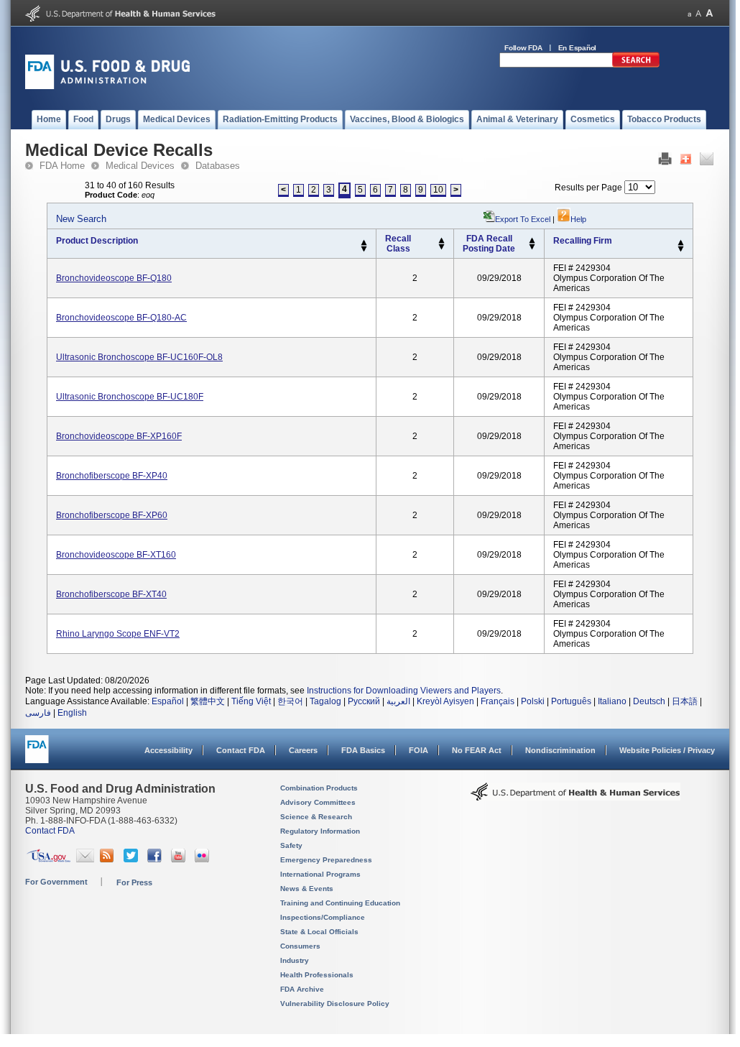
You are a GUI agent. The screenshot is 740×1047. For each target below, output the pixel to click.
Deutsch (649, 701)
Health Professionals (316, 975)
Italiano (612, 701)
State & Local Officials (319, 932)
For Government (56, 881)
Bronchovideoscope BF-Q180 (114, 278)
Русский (364, 701)
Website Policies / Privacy (667, 750)
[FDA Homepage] (37, 755)
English (72, 713)
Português (571, 701)
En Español (577, 48)
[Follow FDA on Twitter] (133, 859)
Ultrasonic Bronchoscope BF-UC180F (129, 397)
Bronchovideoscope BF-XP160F (119, 436)
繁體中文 (207, 701)
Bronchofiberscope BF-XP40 (111, 476)
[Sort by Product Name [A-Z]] (364, 243)
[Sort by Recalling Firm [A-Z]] (680, 243)
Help (578, 219)
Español (168, 701)
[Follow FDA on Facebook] (156, 859)
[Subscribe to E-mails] (85, 859)
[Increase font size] (709, 13)
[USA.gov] (48, 859)
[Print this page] (665, 162)
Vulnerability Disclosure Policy (334, 1003)
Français (497, 701)
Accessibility (168, 750)
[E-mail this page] (706, 162)
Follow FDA (523, 48)
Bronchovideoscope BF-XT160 (116, 555)
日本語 (685, 701)
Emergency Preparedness (326, 860)
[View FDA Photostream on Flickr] (204, 859)
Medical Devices (140, 165)
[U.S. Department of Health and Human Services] (120, 19)
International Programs (320, 874)
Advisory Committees (318, 802)
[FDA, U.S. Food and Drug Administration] (107, 86)
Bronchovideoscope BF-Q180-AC (121, 318)
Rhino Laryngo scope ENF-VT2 (118, 634)
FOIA (418, 750)
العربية (398, 701)
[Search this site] (636, 65)
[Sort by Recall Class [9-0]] (441, 247)
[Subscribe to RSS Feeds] (109, 859)
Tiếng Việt (251, 701)
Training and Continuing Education (340, 903)
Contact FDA (240, 750)
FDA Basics (363, 750)
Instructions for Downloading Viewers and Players (404, 691)
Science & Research (316, 817)
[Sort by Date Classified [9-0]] (532, 247)
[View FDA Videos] (180, 859)
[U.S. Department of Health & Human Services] (575, 797)
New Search (81, 218)
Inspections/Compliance (322, 917)
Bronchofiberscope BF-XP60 (111, 515)
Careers (303, 750)
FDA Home (62, 165)
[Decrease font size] (689, 13)
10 (438, 190)
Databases (217, 165)
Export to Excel (522, 219)
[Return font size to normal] (698, 13)
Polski (533, 701)
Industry (294, 960)
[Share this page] (686, 162)
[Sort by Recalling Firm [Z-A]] (680, 249)
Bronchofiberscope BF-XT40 (111, 594)
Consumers (300, 946)
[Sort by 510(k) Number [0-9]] (441, 241)
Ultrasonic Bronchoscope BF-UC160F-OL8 (139, 357)
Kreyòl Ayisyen (445, 701)
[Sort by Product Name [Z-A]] (364, 249)
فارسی (38, 713)
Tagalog (325, 701)
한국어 (290, 701)
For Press (134, 882)
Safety (291, 845)
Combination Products (319, 788)
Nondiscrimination (560, 750)
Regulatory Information (320, 831)
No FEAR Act (476, 750)
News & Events (306, 889)
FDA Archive (302, 989)
